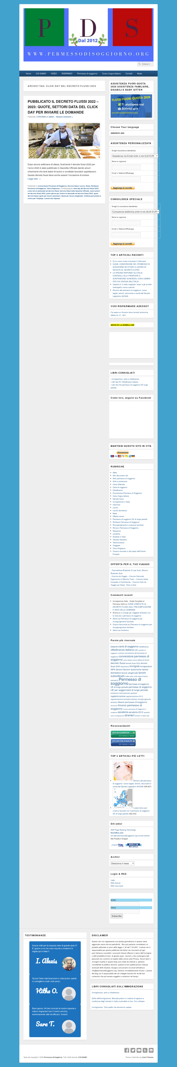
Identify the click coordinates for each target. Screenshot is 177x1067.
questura (133, 693)
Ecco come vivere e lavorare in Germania (129, 261)
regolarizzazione (118, 696)
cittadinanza (144, 646)
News (139, 73)
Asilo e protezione (120, 481)
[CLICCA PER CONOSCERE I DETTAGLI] (131, 117)
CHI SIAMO (41, 73)
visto (147, 716)
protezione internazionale (120, 693)
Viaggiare (116, 545)
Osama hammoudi (120, 624)
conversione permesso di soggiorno (130, 657)
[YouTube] (139, 1050)
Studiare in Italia (119, 536)
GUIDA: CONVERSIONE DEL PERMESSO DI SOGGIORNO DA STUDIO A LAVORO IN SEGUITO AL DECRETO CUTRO (131, 267)
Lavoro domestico (120, 510)
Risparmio (117, 531)
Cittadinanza (118, 490)
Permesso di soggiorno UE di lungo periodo (130, 519)
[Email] (151, 1050)
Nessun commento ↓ (64, 116)
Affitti (115, 472)
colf (135, 649)
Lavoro (82, 186)
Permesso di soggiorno (87, 73)
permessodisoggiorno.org (127, 835)
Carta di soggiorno (120, 487)
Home (28, 73)
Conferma (125, 630)
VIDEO (54, 73)
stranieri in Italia (140, 716)
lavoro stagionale (130, 672)
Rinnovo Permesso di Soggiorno (125, 528)
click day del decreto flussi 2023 (86, 188)
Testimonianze (118, 542)
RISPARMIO (67, 73)
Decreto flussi (73, 186)
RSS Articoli (115, 883)
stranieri (129, 715)
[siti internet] (123, 745)
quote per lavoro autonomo (49, 196)
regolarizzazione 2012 (134, 696)
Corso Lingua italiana (111, 73)
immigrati (134, 666)
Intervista (116, 504)
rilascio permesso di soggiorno (132, 701)
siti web (114, 835)
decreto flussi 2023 (133, 663)
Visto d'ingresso (53, 188)
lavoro (119, 669)
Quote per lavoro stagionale (72, 196)
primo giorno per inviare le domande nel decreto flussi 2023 (69, 193)
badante (114, 646)
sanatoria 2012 (136, 712)
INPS (113, 669)
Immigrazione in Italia (121, 501)
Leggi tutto (34, 178)
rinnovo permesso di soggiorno (126, 706)
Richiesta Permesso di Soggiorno (126, 522)
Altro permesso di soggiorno (124, 478)
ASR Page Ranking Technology (123, 829)
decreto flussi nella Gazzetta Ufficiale (74, 191)
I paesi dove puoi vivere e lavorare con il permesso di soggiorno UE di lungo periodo (131, 811)
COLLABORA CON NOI (71, 8)
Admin (51, 116)
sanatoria (116, 533)
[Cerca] (139, 63)
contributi (121, 653)
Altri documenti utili (120, 475)
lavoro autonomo (132, 669)
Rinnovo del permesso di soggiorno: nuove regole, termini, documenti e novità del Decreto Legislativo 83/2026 (131, 293)
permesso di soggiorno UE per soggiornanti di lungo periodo (131, 688)
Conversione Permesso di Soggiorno (52, 186)
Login (113, 880)
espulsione (125, 666)
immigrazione (146, 666)
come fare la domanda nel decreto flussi (43, 191)
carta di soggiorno (128, 646)
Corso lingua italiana (121, 496)
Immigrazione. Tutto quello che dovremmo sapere (111, 1007)
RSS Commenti (117, 886)
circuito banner (144, 835)
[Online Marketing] (133, 846)
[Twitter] (133, 1050)
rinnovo (114, 705)
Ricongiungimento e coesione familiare (128, 525)
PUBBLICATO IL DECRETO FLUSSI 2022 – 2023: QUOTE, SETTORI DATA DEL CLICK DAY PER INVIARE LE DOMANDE (63, 107)
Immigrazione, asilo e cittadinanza (125, 379)
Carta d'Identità (119, 484)
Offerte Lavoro (118, 516)
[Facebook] (126, 1050)
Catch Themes (147, 1057)
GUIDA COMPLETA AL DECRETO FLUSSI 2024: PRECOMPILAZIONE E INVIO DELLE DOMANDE (132, 607)
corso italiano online (130, 660)
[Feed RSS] (145, 1050)
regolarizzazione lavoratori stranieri (124, 699)
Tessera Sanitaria (120, 539)
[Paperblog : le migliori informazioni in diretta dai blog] (118, 846)
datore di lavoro (143, 660)
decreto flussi (118, 663)
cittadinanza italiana (122, 649)
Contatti (129, 73)
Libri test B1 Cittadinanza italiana (125, 382)
